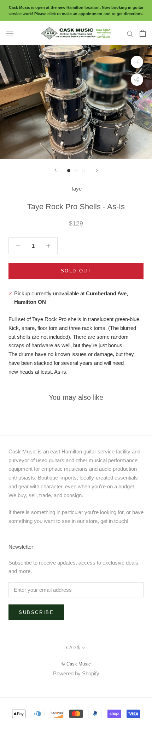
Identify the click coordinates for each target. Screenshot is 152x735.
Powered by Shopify (76, 673)
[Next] (97, 170)
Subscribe (36, 612)
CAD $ (73, 647)
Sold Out (76, 270)
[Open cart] (143, 33)
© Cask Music (76, 664)
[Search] (130, 33)
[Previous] (55, 170)
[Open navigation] (9, 33)
